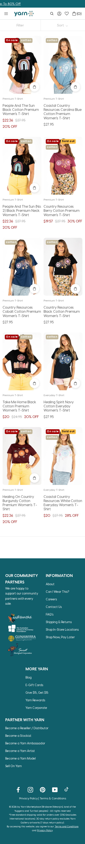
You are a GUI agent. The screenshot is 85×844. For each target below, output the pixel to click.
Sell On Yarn (13, 766)
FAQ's (49, 614)
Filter (20, 25)
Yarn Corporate (36, 708)
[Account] (59, 13)
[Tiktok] (67, 789)
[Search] (51, 13)
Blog (29, 677)
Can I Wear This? (57, 591)
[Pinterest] (42, 789)
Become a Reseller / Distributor (26, 728)
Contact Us (54, 607)
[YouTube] (55, 789)
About (50, 584)
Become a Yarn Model (20, 758)
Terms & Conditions (53, 798)
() (79, 13)
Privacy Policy (28, 798)
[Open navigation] (6, 13)
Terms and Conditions (66, 826)
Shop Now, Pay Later (60, 637)
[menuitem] (51, 13)
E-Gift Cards (34, 685)
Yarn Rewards (35, 700)
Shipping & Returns (59, 622)
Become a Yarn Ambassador (25, 743)
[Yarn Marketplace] (24, 13)
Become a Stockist (18, 735)
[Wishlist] (66, 13)
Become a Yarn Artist (20, 751)
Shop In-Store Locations (62, 629)
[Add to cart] (34, 87)
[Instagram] (30, 789)
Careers (51, 599)
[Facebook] (18, 789)
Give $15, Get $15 (37, 692)
